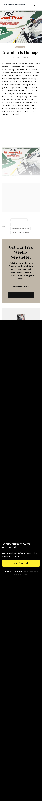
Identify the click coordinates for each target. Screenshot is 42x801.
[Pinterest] (27, 766)
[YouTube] (32, 766)
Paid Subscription (21, 776)
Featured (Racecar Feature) (20, 228)
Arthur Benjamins (20, 58)
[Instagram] (23, 766)
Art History (20, 47)
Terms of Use (21, 779)
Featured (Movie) (17, 224)
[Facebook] (18, 766)
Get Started (21, 563)
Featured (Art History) (19, 219)
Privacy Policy (21, 782)
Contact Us (21, 773)
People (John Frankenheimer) (21, 232)
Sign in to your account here (26, 573)
